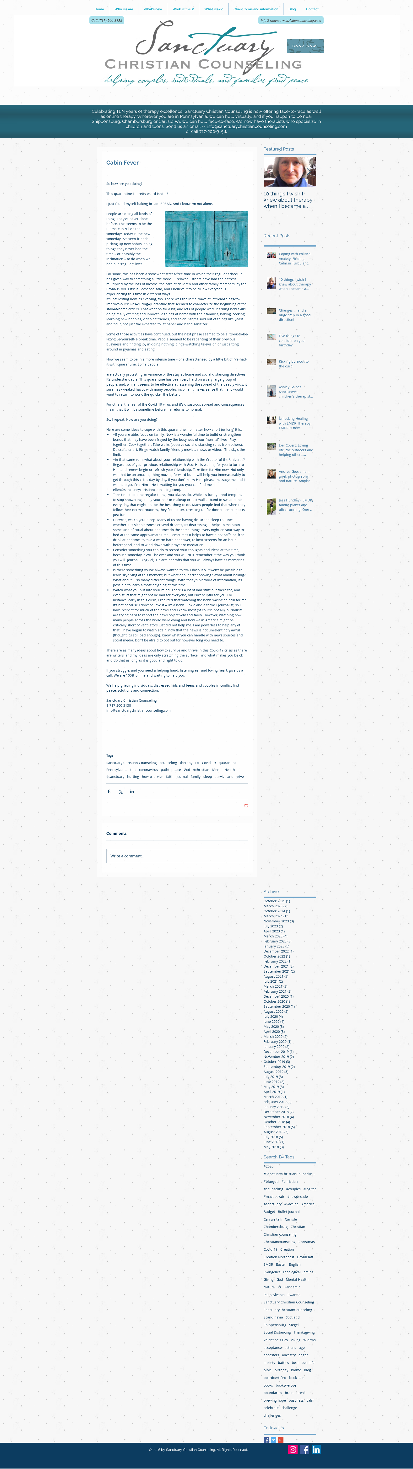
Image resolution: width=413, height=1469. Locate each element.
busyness (296, 1400)
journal (182, 777)
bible (268, 1370)
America (308, 1204)
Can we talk (273, 1219)
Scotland (293, 1317)
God (187, 770)
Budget (269, 1211)
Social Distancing (277, 1332)
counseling (168, 763)
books (268, 1385)
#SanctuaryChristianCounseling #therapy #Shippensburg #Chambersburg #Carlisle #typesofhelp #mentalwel (290, 1174)
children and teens (145, 126)
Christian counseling (280, 1234)
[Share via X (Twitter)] (120, 791)
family (196, 777)
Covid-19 (209, 763)
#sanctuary (115, 777)
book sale (296, 1377)
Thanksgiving (304, 1332)
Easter (281, 1264)
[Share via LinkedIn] (132, 791)
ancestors (271, 1355)
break (300, 1392)
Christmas (307, 1241)
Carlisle (291, 1219)
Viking (295, 1340)
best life (308, 1362)
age (302, 1347)
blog (307, 1370)
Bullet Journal (289, 1211)
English (295, 1264)
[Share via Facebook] (108, 791)
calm (310, 1400)
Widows (309, 1340)
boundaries (273, 1392)
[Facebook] (304, 1449)
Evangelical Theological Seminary (290, 1272)
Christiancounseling (280, 1241)
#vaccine (291, 1204)
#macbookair (274, 1196)
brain (289, 1392)
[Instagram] (293, 1449)
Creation (287, 1249)
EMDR (268, 1264)
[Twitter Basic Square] (273, 1440)
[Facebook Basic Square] (266, 1440)
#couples (293, 1189)
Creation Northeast (279, 1257)
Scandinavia (273, 1317)
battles (283, 1362)
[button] (183, 9)
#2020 (268, 1166)
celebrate (271, 1407)
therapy (186, 763)
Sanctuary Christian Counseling (131, 763)
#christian (201, 770)
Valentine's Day (276, 1340)
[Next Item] (308, 172)
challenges (272, 1415)
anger (303, 1355)
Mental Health (223, 770)
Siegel (294, 1325)
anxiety (269, 1362)
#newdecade (297, 1196)
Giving (269, 1279)
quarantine (228, 763)
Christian (298, 1226)
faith (170, 777)
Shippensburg (275, 1325)
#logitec (310, 1189)
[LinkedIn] (316, 1449)
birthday (281, 1370)
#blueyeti (271, 1181)
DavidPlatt (305, 1257)
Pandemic (292, 1287)
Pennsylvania (116, 770)
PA (197, 763)
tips (133, 770)
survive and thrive (229, 777)
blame (296, 1370)
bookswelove (286, 1385)
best (295, 1362)
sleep (207, 777)
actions (290, 1347)
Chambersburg (276, 1226)
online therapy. (121, 116)
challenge (289, 1407)
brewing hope (275, 1400)
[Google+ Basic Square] (280, 1440)
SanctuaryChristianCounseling (288, 1310)
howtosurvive (152, 777)
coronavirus (148, 770)
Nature (269, 1287)
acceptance (273, 1347)
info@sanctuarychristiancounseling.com (247, 126)
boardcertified (275, 1377)
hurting (133, 777)
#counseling (273, 1189)
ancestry (289, 1355)
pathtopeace (171, 770)
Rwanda (294, 1294)
